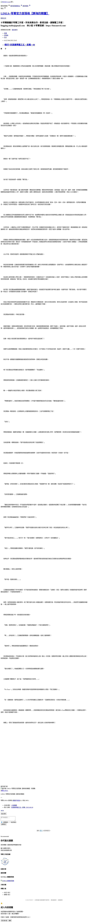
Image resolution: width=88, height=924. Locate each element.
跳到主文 (3, 18)
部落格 (6, 35)
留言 (18, 800)
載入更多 (3, 813)
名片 (5, 37)
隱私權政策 (53, 900)
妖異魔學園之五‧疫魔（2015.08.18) (22, 807)
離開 (10, 920)
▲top (2, 810)
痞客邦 (15, 800)
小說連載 (14, 805)
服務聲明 (60, 900)
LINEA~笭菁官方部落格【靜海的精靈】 (25, 13)
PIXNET (31, 900)
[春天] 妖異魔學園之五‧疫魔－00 (19, 45)
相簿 (5, 33)
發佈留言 (3, 824)
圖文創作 (15, 30)
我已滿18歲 (4, 920)
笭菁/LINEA (4, 790)
